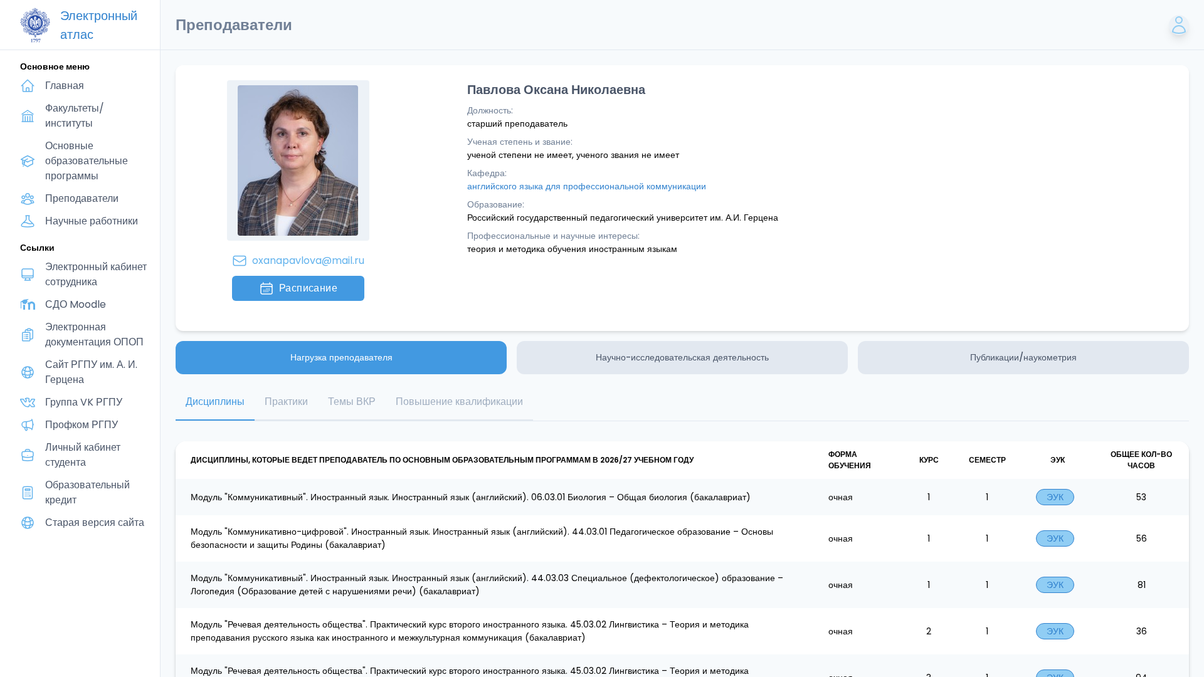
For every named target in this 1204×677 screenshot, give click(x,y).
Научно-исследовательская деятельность (682, 357)
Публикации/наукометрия (1023, 357)
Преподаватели (82, 198)
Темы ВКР (352, 401)
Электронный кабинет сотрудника (96, 274)
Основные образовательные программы (86, 161)
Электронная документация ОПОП (94, 334)
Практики (286, 401)
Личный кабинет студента (82, 455)
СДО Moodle (75, 304)
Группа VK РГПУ (83, 402)
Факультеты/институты (74, 115)
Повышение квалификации (459, 401)
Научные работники (91, 221)
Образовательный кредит (87, 492)
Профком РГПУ (81, 424)
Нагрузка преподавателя (341, 357)
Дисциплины (215, 401)
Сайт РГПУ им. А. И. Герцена (91, 372)
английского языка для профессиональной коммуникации (586, 186)
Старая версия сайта (94, 522)
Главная (64, 85)
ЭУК (1055, 497)
